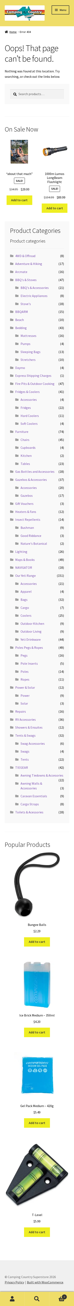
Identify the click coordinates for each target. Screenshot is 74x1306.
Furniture (21, 432)
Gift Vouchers (24, 504)
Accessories (29, 399)
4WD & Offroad (25, 256)
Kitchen (26, 456)
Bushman (27, 528)
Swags (25, 751)
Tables (25, 464)
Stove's (26, 304)
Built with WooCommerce (45, 1282)
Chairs (25, 440)
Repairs (20, 711)
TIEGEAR (21, 767)
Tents (25, 759)
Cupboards (28, 447)
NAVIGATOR (23, 567)
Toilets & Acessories (29, 812)
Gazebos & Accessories (31, 480)
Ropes (25, 679)
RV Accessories (25, 719)
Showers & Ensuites (29, 727)
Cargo (25, 608)
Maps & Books (25, 560)
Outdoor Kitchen (32, 623)
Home (13, 32)
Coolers (26, 615)
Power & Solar (25, 687)
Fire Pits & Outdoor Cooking (34, 384)
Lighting (21, 551)
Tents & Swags (25, 735)
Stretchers (28, 360)
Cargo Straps (30, 804)
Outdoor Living (31, 631)
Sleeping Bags (30, 352)
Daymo (20, 368)
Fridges (26, 408)
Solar (24, 703)
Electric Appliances (34, 296)
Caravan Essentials (34, 796)
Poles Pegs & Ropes (29, 647)
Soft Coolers (29, 423)
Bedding (21, 328)
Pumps (25, 344)
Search (37, 1299)
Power (25, 695)
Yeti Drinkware (31, 639)
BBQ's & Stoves (26, 280)
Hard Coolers (30, 416)
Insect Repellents (27, 519)
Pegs (24, 655)
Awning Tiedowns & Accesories (42, 775)
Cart (57, 1295)
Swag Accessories (33, 743)
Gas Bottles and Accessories (34, 471)
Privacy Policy (14, 1282)
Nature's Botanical (34, 543)
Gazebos (27, 495)
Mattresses (28, 336)
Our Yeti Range (25, 575)
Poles (25, 671)
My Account (12, 1299)
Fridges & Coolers (27, 392)
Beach (19, 320)
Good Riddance (31, 536)
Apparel (26, 591)
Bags (24, 599)
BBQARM (21, 312)
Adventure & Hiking (28, 264)
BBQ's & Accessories (35, 288)
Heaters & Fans (25, 512)
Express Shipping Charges (33, 375)
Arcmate (21, 272)
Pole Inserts (29, 663)
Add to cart (19, 200)
